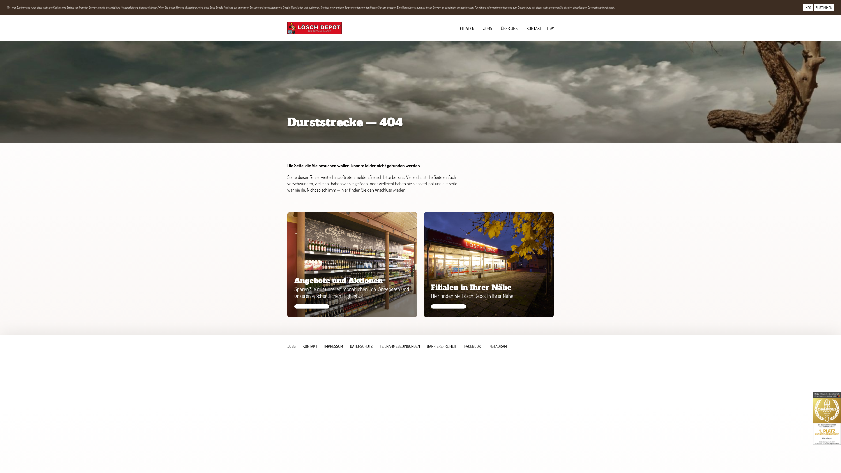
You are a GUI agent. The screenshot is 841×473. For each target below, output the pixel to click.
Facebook (472, 346)
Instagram (498, 346)
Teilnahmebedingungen (400, 346)
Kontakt (534, 28)
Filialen (467, 28)
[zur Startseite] (314, 28)
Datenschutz (361, 346)
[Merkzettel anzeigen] (552, 28)
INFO (808, 7)
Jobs (487, 28)
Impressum (333, 346)
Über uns (509, 28)
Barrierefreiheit (442, 346)
